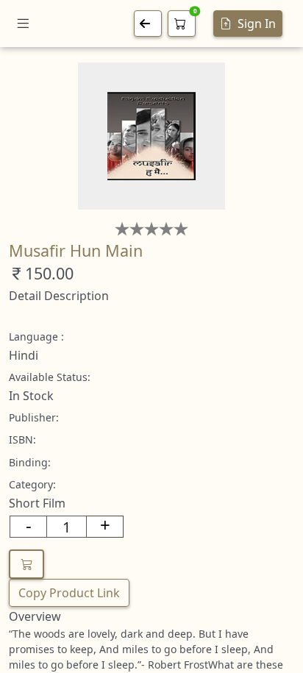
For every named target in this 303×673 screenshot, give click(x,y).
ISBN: (22, 439)
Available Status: (49, 377)
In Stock (31, 396)
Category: (32, 484)
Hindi (23, 355)
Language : (36, 336)
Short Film (37, 503)
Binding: (30, 462)
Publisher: (34, 417)
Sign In (257, 23)
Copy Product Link (69, 593)
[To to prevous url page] (148, 23)
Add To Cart (26, 564)
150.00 (49, 273)
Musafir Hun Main (76, 251)
